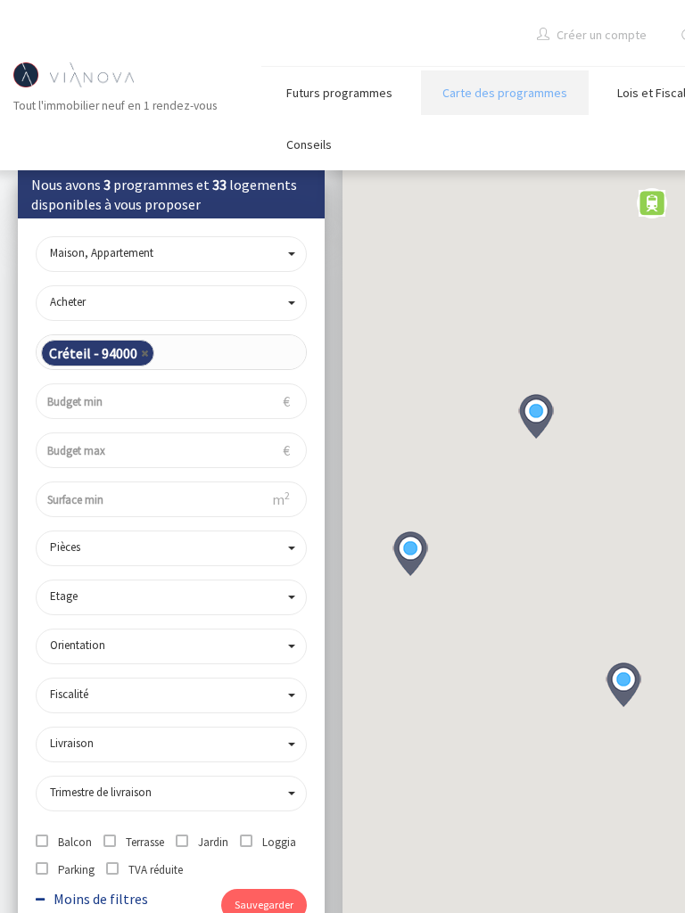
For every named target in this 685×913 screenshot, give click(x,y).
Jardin (213, 842)
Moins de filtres (99, 899)
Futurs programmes (339, 93)
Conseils (309, 144)
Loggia (279, 842)
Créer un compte (600, 35)
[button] (623, 684)
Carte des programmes (504, 93)
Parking (76, 869)
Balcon (75, 842)
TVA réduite (155, 869)
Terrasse (145, 842)
